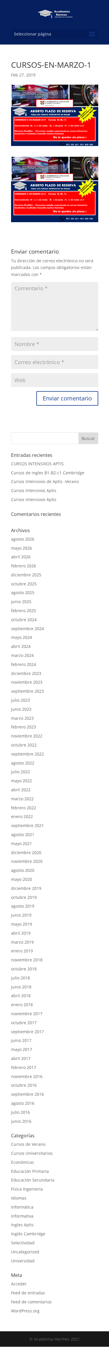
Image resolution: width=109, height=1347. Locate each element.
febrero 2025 (23, 610)
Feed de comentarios (31, 1302)
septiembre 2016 (27, 1094)
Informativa (22, 1216)
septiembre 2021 (27, 825)
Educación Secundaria (32, 1180)
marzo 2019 (22, 942)
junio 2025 (21, 601)
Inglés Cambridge (28, 1233)
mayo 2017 (21, 1049)
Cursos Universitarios (32, 1153)
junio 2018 (21, 987)
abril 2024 (21, 646)
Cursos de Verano (28, 1144)
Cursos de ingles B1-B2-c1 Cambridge (47, 472)
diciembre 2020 (26, 852)
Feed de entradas (28, 1293)
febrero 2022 (23, 807)
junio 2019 (21, 915)
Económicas (22, 1162)
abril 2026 (21, 557)
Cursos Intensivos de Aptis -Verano (45, 481)
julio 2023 (20, 700)
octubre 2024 (24, 619)
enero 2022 (22, 816)
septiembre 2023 (27, 691)
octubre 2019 (24, 897)
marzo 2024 (22, 655)
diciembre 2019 (26, 888)
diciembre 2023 (26, 673)
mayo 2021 (21, 843)
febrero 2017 (23, 1067)
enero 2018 (22, 1004)
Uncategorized (25, 1252)
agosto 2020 (22, 870)
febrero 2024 (23, 664)
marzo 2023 (22, 718)
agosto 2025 (22, 592)
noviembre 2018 (26, 960)
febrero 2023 (23, 727)
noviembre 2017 (26, 1013)
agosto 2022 (22, 763)
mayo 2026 (21, 548)
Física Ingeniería (27, 1189)
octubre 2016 (24, 1085)
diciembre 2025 (26, 575)
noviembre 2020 (26, 861)
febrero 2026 (23, 566)
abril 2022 (21, 789)
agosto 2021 (22, 834)
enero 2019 (22, 951)
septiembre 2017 (27, 1031)
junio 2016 (21, 1121)
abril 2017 (21, 1058)
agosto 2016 (22, 1103)
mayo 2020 (21, 879)
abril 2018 (21, 995)
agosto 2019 (22, 906)
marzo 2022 (22, 798)
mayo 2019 (21, 924)
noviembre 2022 (26, 736)
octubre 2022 (24, 745)
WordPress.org (25, 1311)
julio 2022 (20, 771)
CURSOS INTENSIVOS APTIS (37, 463)
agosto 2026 (22, 539)
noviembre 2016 (26, 1076)
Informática (22, 1207)
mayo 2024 (21, 637)
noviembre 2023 (26, 682)
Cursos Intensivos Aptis (33, 490)
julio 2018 (20, 978)
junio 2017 (21, 1040)
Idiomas (18, 1198)
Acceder (19, 1284)
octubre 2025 (24, 584)
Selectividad (23, 1243)
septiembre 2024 (27, 628)
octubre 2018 (24, 969)
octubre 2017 (24, 1022)
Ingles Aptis (22, 1224)
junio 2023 (21, 709)
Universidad (23, 1261)
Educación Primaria (30, 1171)
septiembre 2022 (27, 754)
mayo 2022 (21, 780)
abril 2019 (21, 933)
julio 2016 (20, 1112)
